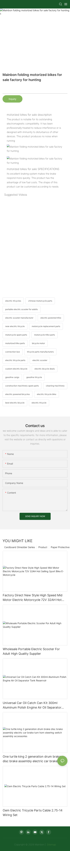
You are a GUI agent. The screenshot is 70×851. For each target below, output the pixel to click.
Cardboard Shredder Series (19, 547)
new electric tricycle (15, 326)
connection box (12, 351)
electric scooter (39, 360)
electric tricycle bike (46, 394)
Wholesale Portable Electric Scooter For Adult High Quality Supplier (31, 651)
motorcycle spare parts (16, 334)
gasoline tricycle (34, 377)
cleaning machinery (55, 385)
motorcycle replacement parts (46, 326)
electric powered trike (50, 317)
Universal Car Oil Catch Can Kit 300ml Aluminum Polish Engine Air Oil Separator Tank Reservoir (32, 705)
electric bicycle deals (44, 368)
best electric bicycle (14, 402)
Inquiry (12, 98)
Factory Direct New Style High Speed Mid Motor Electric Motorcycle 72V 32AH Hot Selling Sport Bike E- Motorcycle (32, 597)
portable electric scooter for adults (21, 309)
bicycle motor (38, 343)
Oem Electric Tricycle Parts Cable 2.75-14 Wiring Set (33, 813)
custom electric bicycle (16, 368)
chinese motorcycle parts (40, 301)
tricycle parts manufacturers (40, 351)
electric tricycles (13, 301)
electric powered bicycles (17, 394)
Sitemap (51, 844)
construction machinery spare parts (22, 385)
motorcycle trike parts (44, 334)
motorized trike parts (15, 343)
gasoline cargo (12, 377)
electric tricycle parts (15, 360)
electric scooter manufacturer (19, 317)
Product (42, 547)
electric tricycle (39, 402)
